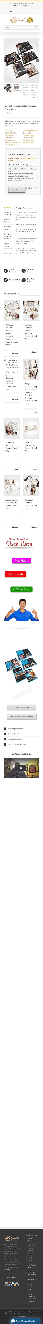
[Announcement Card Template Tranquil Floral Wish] (12, 485)
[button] (21, 728)
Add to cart (16, 190)
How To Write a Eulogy (32, 1266)
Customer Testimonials (30, 1314)
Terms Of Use (18, 1314)
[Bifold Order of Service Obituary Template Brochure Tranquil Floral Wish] (12, 364)
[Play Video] (21, 768)
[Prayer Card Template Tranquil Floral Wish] (12, 428)
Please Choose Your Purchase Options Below (22, 159)
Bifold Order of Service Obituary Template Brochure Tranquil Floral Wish (11, 380)
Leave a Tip (21, 1316)
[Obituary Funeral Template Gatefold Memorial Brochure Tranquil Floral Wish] (12, 310)
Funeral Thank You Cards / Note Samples (32, 1297)
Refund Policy (9, 1314)
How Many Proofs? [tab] (7, 228)
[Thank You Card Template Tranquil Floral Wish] (31, 428)
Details (16, 353)
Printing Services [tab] (6, 245)
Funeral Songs (30, 1240)
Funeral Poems (30, 1259)
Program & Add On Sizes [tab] (8, 213)
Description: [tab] (7, 207)
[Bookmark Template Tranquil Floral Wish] (31, 485)
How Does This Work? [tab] (7, 221)
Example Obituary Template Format (31, 1249)
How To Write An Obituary (32, 1273)
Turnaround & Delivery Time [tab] (8, 252)
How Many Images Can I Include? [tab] (8, 236)
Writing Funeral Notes (30, 1286)
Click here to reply (19, 1305)
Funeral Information (31, 1235)
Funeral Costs (32, 1279)
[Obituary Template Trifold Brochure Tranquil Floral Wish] (31, 310)
